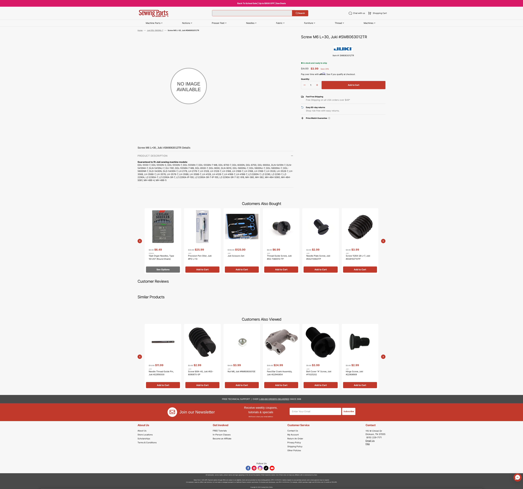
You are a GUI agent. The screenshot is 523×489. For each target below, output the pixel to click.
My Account (293, 434)
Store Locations (145, 434)
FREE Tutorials (220, 430)
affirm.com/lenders (276, 480)
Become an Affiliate (222, 438)
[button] (377, 13)
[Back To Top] (519, 485)
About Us (142, 430)
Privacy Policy (294, 442)
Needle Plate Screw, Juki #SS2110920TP (318, 257)
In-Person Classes (222, 434)
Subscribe (348, 411)
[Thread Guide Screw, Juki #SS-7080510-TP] (281, 241)
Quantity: (305, 79)
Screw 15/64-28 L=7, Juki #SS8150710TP (358, 257)
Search (301, 13)
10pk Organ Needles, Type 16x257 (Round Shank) (161, 257)
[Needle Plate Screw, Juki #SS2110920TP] (320, 241)
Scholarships (144, 438)
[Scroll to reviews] (343, 42)
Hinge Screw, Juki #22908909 (354, 373)
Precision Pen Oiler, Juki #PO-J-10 (200, 257)
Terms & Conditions (147, 442)
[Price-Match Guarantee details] (329, 118)
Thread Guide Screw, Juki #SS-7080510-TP (279, 257)
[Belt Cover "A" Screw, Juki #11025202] (320, 357)
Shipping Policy (294, 446)
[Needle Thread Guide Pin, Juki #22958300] (163, 357)
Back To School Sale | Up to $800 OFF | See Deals (261, 3)
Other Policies (294, 450)
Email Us (370, 440)
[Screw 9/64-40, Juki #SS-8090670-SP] (202, 357)
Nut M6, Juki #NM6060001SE (241, 371)
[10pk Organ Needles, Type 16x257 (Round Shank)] (163, 241)
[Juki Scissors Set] (242, 241)
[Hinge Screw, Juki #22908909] (360, 357)
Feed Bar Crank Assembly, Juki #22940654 (279, 373)
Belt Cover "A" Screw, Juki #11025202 (318, 373)
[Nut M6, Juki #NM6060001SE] (242, 357)
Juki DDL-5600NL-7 (155, 30)
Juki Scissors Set (236, 256)
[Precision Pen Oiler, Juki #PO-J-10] (202, 241)
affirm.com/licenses (284, 482)
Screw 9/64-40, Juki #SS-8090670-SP (200, 373)
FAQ (368, 444)
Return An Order (295, 438)
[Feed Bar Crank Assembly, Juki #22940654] (281, 357)
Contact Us (292, 430)
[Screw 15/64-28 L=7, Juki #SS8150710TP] (360, 241)
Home (140, 30)
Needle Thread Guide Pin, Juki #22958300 (161, 373)
